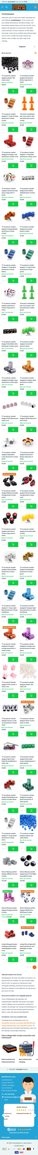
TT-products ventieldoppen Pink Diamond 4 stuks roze (10, 418)
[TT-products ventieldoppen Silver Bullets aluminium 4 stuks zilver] (10, 557)
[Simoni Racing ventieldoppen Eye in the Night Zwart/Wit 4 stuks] (28, 861)
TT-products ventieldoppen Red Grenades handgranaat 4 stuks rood (27, 494)
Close (19, 1137)
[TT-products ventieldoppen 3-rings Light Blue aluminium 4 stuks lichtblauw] (10, 595)
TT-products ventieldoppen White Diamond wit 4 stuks (28, 418)
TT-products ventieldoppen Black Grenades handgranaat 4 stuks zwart (10, 494)
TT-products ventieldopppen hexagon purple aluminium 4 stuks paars (28, 647)
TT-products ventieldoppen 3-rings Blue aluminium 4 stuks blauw (9, 268)
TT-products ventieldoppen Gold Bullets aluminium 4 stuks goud (27, 571)
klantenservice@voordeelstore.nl (14, 1098)
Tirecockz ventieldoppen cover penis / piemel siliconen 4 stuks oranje (27, 117)
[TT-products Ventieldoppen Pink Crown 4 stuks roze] (10, 672)
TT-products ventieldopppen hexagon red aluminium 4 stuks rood (10, 155)
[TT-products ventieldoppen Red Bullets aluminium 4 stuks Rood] (10, 784)
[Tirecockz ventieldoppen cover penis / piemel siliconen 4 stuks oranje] (28, 103)
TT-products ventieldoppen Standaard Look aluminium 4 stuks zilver (10, 456)
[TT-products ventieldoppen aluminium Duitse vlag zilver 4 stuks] (28, 442)
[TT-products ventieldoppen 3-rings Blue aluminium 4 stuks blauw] (10, 254)
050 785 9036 (9, 1094)
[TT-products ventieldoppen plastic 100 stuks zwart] (10, 65)
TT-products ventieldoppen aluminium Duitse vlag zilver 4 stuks (27, 456)
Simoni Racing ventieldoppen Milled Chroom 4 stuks (10, 874)
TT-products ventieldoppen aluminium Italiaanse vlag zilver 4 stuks (10, 192)
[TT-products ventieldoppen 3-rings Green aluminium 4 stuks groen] (28, 254)
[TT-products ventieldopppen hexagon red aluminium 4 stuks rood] (10, 142)
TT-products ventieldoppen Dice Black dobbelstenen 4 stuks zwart (10, 344)
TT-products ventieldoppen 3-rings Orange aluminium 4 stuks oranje (10, 117)
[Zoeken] (6, 7)
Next (34, 967)
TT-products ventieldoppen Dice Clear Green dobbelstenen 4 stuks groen (27, 760)
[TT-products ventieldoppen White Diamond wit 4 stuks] (28, 405)
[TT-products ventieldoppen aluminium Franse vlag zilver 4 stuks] (10, 293)
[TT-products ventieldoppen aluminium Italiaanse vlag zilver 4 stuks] (10, 178)
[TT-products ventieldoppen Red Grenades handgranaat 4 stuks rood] (28, 480)
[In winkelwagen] (13, 91)
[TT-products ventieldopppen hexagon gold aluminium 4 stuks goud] (28, 367)
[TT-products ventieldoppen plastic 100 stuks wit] (28, 672)
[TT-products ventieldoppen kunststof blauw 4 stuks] (28, 216)
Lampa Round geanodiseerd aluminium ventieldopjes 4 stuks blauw (28, 947)
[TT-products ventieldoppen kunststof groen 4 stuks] (28, 331)
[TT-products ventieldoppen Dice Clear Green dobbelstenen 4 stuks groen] (28, 746)
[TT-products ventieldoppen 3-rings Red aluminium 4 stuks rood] (28, 142)
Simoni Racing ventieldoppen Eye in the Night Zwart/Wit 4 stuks (28, 874)
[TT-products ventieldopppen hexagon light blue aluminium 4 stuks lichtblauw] (28, 595)
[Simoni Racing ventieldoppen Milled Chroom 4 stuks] (10, 861)
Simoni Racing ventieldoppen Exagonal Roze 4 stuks (10, 910)
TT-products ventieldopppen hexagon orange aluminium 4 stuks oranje (9, 647)
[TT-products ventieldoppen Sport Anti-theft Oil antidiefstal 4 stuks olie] (10, 746)
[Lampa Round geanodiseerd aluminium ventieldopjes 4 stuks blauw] (28, 933)
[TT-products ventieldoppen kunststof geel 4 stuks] (28, 518)
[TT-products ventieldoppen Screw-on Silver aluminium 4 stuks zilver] (10, 708)
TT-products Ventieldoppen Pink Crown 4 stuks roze (9, 684)
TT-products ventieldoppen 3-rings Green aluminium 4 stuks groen (27, 268)
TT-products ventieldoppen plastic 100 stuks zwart (9, 78)
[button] (2, 1)
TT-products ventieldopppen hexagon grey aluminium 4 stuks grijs (10, 380)
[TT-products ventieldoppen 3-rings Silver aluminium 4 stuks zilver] (10, 823)
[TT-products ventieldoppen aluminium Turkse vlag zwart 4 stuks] (10, 518)
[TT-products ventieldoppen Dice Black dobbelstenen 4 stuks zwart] (10, 331)
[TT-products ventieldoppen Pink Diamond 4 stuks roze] (10, 405)
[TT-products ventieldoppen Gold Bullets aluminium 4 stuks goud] (28, 557)
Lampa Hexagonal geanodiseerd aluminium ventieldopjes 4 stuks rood (9, 947)
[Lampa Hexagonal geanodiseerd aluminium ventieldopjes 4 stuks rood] (10, 933)
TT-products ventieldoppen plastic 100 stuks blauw (27, 836)
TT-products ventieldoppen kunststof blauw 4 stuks (27, 229)
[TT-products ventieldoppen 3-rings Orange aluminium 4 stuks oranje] (10, 103)
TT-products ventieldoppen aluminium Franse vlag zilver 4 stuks (9, 307)
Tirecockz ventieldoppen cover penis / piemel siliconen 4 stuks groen (27, 307)
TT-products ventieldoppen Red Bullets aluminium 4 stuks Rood (10, 797)
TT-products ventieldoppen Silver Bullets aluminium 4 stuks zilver (9, 571)
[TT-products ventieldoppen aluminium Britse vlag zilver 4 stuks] (28, 65)
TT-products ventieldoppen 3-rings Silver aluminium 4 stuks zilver (9, 837)
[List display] (35, 53)
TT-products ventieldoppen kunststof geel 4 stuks (27, 531)
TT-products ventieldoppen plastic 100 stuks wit (27, 684)
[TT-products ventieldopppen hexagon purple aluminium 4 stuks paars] (28, 633)
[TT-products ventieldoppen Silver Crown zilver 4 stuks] (28, 708)
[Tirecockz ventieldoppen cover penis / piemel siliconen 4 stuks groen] (28, 293)
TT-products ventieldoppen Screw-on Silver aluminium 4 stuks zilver (9, 722)
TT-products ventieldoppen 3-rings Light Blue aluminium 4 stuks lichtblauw (10, 609)
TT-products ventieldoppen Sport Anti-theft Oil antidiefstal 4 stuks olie (9, 760)
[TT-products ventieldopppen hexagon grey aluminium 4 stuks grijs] (10, 367)
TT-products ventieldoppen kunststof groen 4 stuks (27, 344)
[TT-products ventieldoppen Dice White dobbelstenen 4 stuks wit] (28, 178)
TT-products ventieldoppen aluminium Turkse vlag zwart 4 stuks (9, 532)
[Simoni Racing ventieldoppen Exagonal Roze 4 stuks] (10, 897)
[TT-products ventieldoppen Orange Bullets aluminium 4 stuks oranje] (10, 216)
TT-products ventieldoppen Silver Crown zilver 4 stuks (27, 721)
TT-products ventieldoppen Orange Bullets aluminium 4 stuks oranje (10, 230)
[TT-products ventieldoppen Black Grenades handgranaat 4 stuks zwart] (10, 480)
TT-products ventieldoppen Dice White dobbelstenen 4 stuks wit (27, 192)
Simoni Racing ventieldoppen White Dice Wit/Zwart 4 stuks (27, 910)
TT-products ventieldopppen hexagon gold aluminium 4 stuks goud (28, 381)
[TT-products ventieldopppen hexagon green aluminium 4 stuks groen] (28, 784)
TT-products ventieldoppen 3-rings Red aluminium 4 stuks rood (28, 155)
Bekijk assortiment (3, 7)
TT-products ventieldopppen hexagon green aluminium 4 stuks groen (27, 798)
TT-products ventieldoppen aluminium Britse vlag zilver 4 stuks (27, 79)
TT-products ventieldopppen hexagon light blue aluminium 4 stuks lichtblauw (28, 609)
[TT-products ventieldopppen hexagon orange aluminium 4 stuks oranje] (10, 633)
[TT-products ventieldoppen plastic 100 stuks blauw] (28, 823)
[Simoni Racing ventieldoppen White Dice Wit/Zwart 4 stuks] (28, 897)
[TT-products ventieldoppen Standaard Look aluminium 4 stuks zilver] (10, 442)
